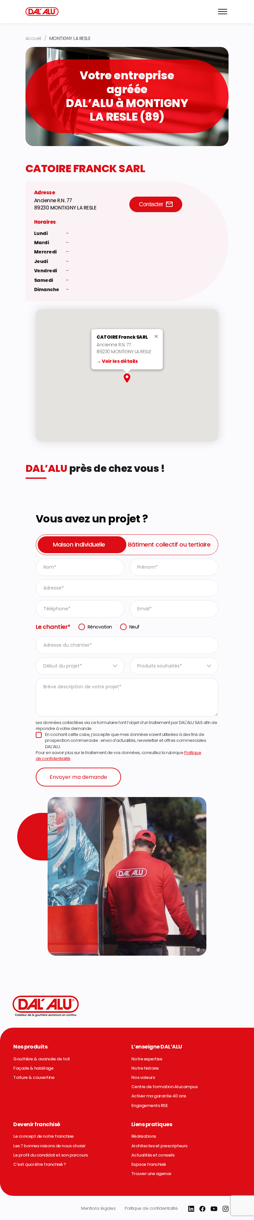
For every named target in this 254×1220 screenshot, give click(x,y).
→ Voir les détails (117, 361)
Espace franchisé (148, 1164)
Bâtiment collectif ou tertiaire (169, 544)
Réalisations (143, 1136)
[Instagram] (226, 1209)
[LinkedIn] (191, 1209)
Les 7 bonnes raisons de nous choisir (49, 1146)
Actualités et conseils (153, 1155)
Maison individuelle (79, 544)
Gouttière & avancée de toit (41, 1059)
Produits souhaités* (159, 666)
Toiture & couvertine (33, 1078)
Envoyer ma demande (78, 777)
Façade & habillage (33, 1068)
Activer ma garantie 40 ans (158, 1096)
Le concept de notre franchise (43, 1136)
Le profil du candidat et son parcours (50, 1155)
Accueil (33, 38)
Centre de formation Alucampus (164, 1087)
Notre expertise (146, 1059)
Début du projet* (62, 666)
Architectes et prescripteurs (159, 1146)
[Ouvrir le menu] (223, 12)
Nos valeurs (143, 1078)
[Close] (158, 336)
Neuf (134, 627)
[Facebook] (202, 1209)
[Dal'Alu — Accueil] (42, 11)
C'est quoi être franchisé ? (39, 1164)
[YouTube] (214, 1208)
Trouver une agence (151, 1174)
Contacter (151, 204)
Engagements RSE (149, 1106)
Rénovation (100, 627)
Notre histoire (145, 1068)
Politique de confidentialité (151, 1208)
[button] (127, 378)
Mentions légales (98, 1208)
